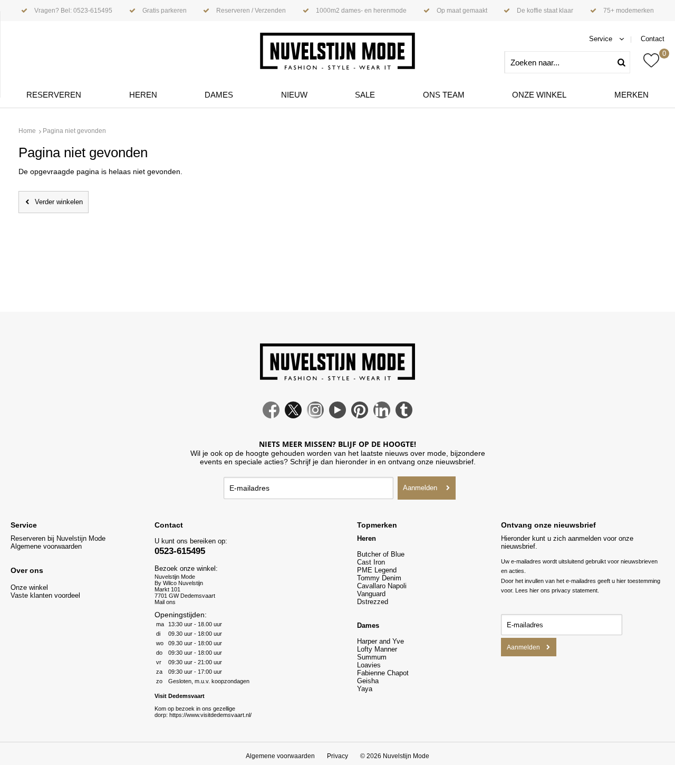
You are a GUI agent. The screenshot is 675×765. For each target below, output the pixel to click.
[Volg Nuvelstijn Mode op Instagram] (315, 416)
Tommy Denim (379, 578)
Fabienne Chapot (383, 673)
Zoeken (625, 62)
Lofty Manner (377, 649)
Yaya (364, 689)
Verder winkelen (59, 202)
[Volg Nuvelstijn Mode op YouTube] (337, 416)
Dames (219, 94)
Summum (372, 657)
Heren (143, 94)
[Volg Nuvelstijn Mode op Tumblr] (404, 416)
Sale (365, 94)
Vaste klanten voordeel (46, 595)
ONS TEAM (444, 94)
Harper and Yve (380, 641)
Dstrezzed (372, 602)
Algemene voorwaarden (46, 546)
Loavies (369, 665)
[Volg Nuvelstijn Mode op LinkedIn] (381, 416)
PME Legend (377, 570)
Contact (652, 39)
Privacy (337, 756)
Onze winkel (539, 94)
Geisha (368, 681)
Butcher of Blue (380, 554)
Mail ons (165, 602)
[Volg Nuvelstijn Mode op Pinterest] (359, 416)
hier (534, 590)
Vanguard (371, 594)
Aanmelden (420, 488)
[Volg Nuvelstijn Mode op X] (293, 416)
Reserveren (53, 94)
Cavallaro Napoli (382, 586)
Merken (631, 94)
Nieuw (294, 94)
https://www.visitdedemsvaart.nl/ (210, 715)
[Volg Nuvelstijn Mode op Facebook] (271, 416)
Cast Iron (371, 562)
